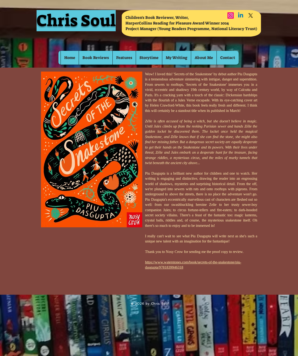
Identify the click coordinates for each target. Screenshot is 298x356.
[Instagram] (230, 15)
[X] (250, 15)
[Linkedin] (240, 15)
